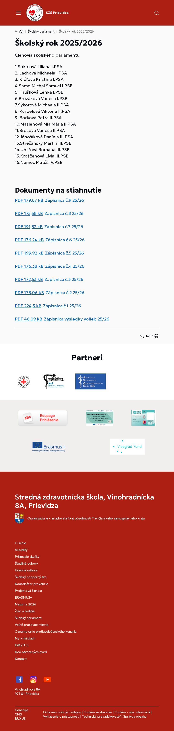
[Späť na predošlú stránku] (17, 31)
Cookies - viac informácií (132, 712)
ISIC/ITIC (22, 645)
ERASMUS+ (23, 597)
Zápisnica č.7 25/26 (63, 226)
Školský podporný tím (30, 577)
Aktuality (21, 550)
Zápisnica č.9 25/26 (64, 200)
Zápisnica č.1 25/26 (62, 306)
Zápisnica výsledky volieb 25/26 (76, 319)
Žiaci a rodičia (25, 611)
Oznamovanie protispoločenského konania (46, 631)
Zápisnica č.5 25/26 (64, 253)
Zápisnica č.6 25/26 (65, 240)
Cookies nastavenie (98, 712)
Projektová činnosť (28, 591)
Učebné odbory (26, 570)
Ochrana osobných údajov (62, 712)
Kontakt (21, 659)
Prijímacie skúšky (27, 557)
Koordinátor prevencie (31, 584)
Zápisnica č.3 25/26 (64, 279)
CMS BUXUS (20, 716)
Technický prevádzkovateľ (101, 716)
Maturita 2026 (25, 604)
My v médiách (25, 638)
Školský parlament (41, 31)
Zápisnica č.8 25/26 (64, 213)
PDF (29, 200)
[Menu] (18, 12)
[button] (156, 12)
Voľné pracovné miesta (31, 625)
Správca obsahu (134, 716)
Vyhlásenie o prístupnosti (61, 716)
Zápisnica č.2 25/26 (65, 292)
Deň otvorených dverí (31, 652)
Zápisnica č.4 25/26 (64, 266)
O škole (20, 543)
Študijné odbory (26, 563)
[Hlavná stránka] (21, 31)
